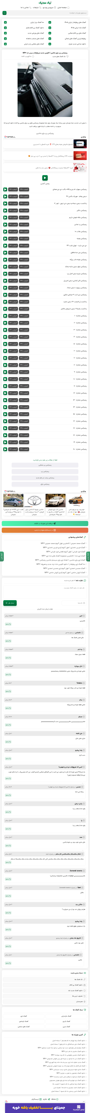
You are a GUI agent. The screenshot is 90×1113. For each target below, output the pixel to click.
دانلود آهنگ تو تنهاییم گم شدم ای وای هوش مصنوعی (67, 1080)
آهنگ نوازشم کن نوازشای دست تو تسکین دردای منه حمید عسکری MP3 (61, 1048)
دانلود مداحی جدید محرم (77, 44)
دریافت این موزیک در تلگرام (43, 523)
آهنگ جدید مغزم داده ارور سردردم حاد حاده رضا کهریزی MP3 (65, 1062)
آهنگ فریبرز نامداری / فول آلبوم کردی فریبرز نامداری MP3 (64, 548)
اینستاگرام (35, 1099)
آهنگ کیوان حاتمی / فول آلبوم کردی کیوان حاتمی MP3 (65, 573)
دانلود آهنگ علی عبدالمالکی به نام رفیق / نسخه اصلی (67, 1044)
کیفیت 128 (13, 189)
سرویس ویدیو (48, 7)
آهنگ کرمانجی (23, 1021)
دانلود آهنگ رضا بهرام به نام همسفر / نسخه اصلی (68, 1041)
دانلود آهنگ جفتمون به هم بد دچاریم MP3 (71, 1073)
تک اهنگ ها (79, 979)
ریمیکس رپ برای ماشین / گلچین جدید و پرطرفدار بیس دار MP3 (45, 53)
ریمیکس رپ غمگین (45, 465)
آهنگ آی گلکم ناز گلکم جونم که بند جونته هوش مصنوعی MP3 (64, 1066)
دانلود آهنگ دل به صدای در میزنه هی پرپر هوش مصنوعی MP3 (64, 1059)
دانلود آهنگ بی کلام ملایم (35, 28)
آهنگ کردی (66, 1021)
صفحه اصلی (62, 7)
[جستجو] (4, 13)
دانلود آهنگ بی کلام (76, 985)
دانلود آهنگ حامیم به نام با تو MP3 (73, 1051)
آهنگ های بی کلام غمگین (77, 33)
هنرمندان (79, 1002)
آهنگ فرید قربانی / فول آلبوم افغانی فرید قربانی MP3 (65, 552)
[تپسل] (6, 1102)
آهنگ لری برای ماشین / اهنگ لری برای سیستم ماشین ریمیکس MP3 (60, 560)
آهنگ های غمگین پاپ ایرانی (34, 44)
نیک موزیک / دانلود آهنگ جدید (45, 3)
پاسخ (7, 624)
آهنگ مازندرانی (66, 1016)
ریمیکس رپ (45, 471)
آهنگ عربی (66, 1027)
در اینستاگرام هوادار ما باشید (43, 530)
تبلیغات (36, 7)
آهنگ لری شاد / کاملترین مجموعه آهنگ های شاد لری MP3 (63, 556)
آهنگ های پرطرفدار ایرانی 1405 (75, 22)
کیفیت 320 (24, 189)
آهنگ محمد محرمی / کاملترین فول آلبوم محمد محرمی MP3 (63, 543)
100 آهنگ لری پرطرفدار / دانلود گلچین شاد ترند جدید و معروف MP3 (60, 564)
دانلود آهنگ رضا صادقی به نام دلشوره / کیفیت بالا (69, 1084)
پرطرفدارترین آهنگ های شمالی (75, 39)
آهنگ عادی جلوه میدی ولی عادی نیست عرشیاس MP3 (67, 1070)
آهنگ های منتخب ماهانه (35, 39)
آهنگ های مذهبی (24, 1027)
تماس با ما (25, 7)
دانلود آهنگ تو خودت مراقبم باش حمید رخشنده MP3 (67, 1077)
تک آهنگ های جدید (59, 57)
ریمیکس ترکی (45, 484)
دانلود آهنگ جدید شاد (75, 991)
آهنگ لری (24, 1016)
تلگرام (45, 1099)
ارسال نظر (11, 603)
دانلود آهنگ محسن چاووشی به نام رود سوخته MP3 (68, 1055)
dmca (53, 1099)
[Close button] (84, 1102)
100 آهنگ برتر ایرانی (37, 22)
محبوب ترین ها (77, 996)
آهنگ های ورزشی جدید (36, 33)
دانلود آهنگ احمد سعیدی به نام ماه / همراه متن (69, 1088)
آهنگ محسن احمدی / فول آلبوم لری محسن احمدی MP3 (64, 568)
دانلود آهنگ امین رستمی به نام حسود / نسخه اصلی (68, 1091)
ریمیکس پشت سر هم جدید (45, 478)
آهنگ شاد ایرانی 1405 (78, 28)
